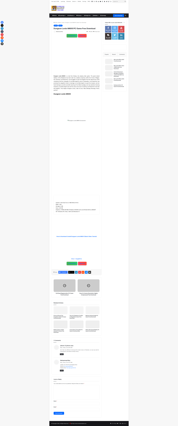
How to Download (118, 15)
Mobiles (79, 1)
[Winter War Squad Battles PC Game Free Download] (92, 324)
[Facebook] (2, 22)
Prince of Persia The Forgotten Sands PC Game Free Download (60, 317)
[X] (2, 25)
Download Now (72, 35)
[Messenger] (86, 272)
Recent (114, 54)
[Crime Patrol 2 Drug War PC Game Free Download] (77, 324)
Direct (73, 258)
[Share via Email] (89, 272)
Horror (60, 25)
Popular (107, 54)
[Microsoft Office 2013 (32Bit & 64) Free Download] (109, 67)
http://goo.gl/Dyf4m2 (68, 366)
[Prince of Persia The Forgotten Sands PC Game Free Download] (61, 310)
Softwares (68, 1)
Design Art (87, 15)
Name (55, 401)
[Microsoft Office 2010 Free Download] (109, 80)
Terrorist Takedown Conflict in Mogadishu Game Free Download (76, 317)
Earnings (84, 1)
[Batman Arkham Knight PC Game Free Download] (92, 310)
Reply (62, 354)
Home (55, 15)
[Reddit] (83, 272)
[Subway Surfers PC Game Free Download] (109, 87)
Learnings (63, 1)
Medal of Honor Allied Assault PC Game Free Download (59, 331)
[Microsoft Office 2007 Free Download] (109, 61)
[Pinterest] (79, 272)
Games (79, 15)
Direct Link (82, 35)
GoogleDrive (79, 258)
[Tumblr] (2, 31)
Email (55, 407)
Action (63, 22)
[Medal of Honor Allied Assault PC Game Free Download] (61, 324)
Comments (122, 54)
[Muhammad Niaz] (58, 8)
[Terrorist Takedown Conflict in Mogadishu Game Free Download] (77, 310)
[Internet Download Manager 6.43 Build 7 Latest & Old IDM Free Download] (109, 73)
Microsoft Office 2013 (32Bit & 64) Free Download (119, 67)
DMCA (89, 1)
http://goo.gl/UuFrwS (71, 367)
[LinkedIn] (76, 272)
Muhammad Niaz (59, 31)
